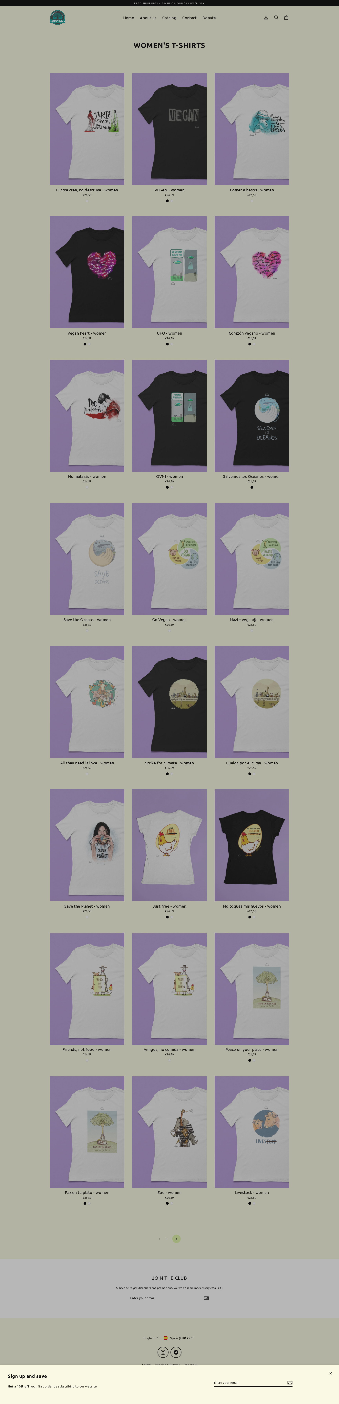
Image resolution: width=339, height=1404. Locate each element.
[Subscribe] (289, 1382)
